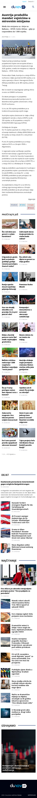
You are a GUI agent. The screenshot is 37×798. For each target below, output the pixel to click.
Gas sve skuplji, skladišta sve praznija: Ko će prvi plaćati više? (9, 310)
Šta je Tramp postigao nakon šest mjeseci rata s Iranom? (9, 391)
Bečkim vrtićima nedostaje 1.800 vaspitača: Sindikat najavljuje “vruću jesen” (9, 365)
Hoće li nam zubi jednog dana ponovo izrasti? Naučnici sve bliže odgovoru (26, 417)
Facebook (14, 205)
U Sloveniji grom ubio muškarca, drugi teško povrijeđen (21, 712)
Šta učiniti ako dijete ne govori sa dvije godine (27, 259)
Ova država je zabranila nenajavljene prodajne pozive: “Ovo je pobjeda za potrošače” (16, 590)
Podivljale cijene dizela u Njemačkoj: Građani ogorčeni (22, 671)
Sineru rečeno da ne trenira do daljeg (26, 337)
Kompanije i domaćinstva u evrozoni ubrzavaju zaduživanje (25, 312)
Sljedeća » (12, 454)
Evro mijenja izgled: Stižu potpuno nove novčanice (22, 615)
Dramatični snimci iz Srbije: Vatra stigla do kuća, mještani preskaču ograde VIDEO (22, 628)
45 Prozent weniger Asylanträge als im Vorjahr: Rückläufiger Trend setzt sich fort (21, 519)
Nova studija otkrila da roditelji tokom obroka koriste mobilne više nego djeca (21, 684)
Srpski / (24, 1)
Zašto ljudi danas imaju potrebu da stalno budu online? (26, 235)
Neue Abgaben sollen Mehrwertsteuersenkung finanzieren (22, 547)
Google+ (31, 205)
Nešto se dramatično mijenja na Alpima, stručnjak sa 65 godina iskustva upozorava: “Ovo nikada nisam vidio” (22, 698)
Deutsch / (31, 1)
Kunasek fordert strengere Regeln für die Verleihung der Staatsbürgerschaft (22, 506)
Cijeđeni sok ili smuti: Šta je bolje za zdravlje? (26, 390)
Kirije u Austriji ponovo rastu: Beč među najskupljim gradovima (9, 338)
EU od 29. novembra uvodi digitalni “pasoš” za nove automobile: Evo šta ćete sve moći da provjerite (22, 658)
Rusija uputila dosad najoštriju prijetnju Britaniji (9, 286)
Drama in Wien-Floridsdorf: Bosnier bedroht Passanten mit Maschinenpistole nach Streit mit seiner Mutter (22, 533)
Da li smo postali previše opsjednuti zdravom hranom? (9, 442)
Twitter (23, 205)
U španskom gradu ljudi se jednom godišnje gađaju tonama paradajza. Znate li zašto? (10, 261)
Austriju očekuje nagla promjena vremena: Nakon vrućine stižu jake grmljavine (26, 365)
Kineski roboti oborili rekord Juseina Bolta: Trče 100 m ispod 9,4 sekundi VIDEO (21, 603)
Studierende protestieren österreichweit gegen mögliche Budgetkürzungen (17, 483)
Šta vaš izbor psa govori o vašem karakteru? (9, 234)
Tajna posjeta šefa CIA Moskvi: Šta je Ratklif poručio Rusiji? (27, 444)
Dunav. (19, 795)
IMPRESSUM (32, 795)
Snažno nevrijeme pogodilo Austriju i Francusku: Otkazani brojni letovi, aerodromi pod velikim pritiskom (22, 643)
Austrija (5, 37)
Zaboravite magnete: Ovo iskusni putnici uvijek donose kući (9, 416)
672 (8, 454)
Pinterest (31, 208)
